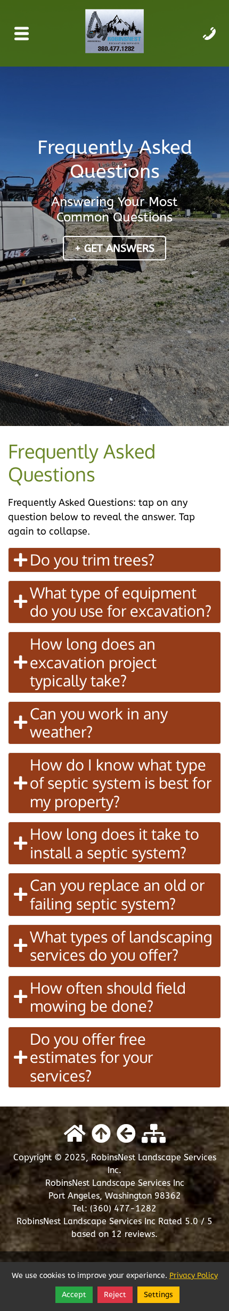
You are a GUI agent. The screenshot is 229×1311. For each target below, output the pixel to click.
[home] (74, 1134)
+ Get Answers (114, 248)
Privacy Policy (193, 1275)
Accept (74, 1294)
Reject (115, 1294)
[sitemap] (153, 1134)
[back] (126, 1134)
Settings (158, 1294)
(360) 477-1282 (123, 1208)
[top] (101, 1134)
